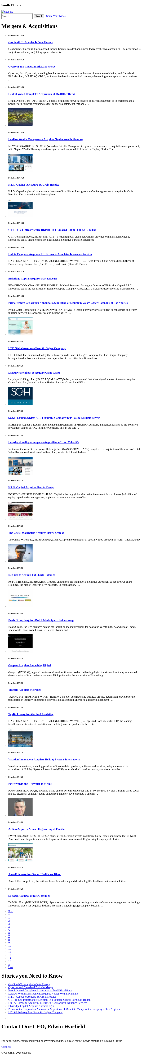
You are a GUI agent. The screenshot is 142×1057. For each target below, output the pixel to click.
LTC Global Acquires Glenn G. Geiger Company (37, 348)
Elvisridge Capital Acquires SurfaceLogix (32, 278)
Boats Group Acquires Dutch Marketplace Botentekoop (41, 620)
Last (10, 967)
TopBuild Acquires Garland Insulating (31, 714)
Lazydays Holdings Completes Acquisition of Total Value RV (43, 442)
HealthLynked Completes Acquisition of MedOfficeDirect (41, 94)
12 (9, 951)
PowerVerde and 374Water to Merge (30, 783)
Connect (6, 1046)
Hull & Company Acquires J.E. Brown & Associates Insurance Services (50, 254)
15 (9, 961)
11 (9, 948)
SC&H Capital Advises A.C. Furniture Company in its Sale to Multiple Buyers (54, 417)
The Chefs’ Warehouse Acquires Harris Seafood (36, 532)
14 (9, 958)
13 (9, 954)
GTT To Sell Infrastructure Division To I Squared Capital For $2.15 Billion (52, 229)
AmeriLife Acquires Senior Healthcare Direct (34, 874)
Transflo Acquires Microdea (24, 689)
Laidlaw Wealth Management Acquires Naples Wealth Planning (45, 139)
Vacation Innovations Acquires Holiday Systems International (44, 759)
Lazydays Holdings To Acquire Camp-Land (34, 372)
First (10, 911)
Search (38, 16)
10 (9, 945)
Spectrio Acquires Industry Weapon (29, 895)
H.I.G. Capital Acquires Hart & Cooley (31, 487)
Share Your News (55, 16)
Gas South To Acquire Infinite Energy (30, 42)
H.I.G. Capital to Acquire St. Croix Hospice (33, 184)
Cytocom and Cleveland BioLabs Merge (31, 66)
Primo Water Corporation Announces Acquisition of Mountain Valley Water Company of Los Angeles (68, 302)
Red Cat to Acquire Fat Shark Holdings (31, 574)
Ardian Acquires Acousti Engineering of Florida (36, 829)
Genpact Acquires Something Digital (29, 665)
